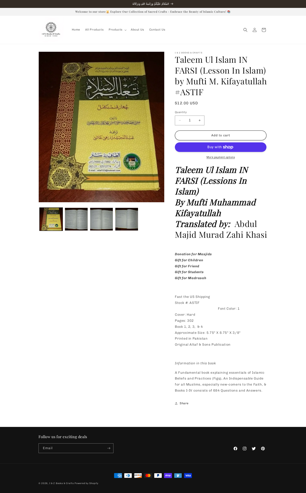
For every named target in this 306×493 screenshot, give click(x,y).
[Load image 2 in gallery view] (76, 219)
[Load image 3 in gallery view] (101, 219)
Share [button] (184, 403)
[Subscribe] (108, 448)
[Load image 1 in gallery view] (51, 219)
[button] (117, 29)
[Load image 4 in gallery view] (126, 219)
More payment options (220, 157)
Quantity (181, 112)
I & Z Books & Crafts (61, 483)
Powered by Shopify (86, 483)
